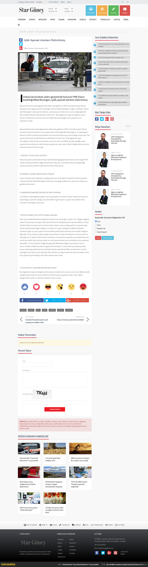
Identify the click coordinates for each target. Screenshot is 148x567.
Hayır (99, 225)
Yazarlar (113, 13)
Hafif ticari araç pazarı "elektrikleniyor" (28, 508)
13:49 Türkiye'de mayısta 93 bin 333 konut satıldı (112, 90)
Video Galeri (103, 13)
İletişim (124, 13)
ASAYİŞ (117, 19)
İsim (24, 361)
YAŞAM (61, 19)
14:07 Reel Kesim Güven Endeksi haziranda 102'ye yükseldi (113, 63)
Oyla (98, 238)
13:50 (64, 564)
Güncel (60, 310)
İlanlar (63, 2)
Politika (52, 310)
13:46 (115, 564)
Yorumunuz (26, 370)
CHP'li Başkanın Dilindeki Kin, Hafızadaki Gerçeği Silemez (118, 140)
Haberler (69, 310)
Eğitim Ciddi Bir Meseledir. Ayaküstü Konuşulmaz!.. (118, 157)
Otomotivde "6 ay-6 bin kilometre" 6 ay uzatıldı (29, 459)
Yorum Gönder (55, 409)
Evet (98, 221)
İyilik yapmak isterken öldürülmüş (46, 32)
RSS (86, 525)
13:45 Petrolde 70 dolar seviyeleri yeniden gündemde (112, 70)
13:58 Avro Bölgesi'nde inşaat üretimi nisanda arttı (113, 83)
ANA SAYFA (23, 32)
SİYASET (93, 19)
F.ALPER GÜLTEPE (116, 134)
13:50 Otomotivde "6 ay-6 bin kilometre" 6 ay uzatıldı (113, 45)
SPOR (52, 19)
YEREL (126, 19)
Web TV (44, 525)
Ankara (23, 310)
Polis (44, 310)
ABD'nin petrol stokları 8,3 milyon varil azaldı (80, 459)
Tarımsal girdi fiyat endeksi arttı (52, 459)
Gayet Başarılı (102, 232)
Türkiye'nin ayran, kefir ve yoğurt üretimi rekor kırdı (54, 510)
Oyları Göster (107, 238)
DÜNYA (32, 19)
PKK (38, 310)
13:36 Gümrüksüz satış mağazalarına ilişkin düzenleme (112, 103)
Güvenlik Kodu (27, 394)
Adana (31, 310)
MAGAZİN (43, 19)
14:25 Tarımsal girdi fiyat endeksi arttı (111, 57)
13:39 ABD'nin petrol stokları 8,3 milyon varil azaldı (113, 96)
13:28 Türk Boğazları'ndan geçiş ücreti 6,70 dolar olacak (112, 76)
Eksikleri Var (101, 228)
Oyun (54, 525)
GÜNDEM (22, 19)
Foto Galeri (91, 13)
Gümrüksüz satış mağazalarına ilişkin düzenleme (28, 484)
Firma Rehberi (54, 2)
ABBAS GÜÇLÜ (115, 152)
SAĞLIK (83, 19)
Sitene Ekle (98, 525)
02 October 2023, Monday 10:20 (37, 48)
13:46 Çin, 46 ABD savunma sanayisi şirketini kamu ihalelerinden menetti (113, 52)
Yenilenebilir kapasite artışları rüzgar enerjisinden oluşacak (53, 484)
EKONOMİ (72, 19)
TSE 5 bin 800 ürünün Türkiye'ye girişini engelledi (79, 484)
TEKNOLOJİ (105, 19)
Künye (69, 2)
